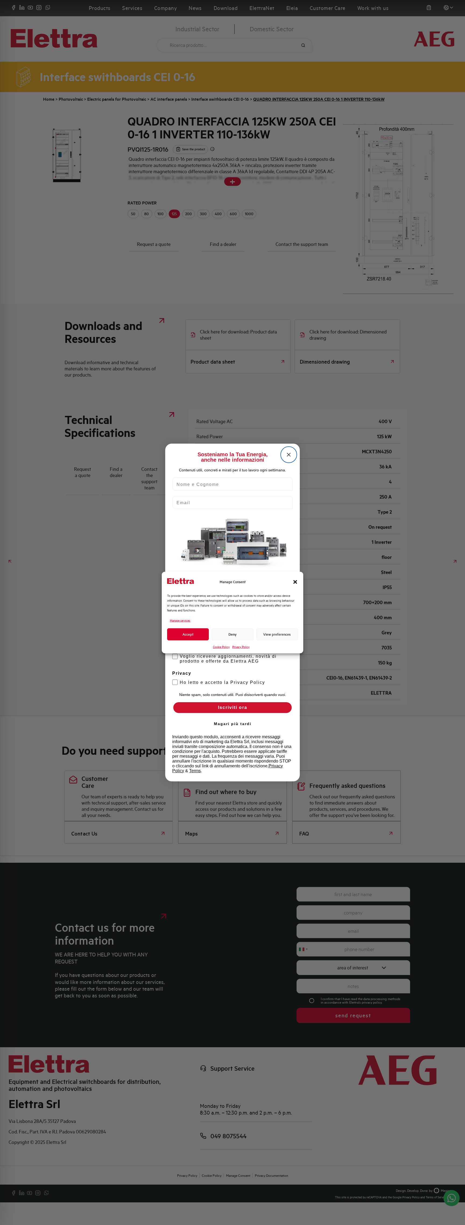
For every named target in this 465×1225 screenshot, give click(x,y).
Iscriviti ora (232, 707)
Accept (187, 634)
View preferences (277, 634)
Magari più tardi (232, 724)
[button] (295, 581)
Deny (232, 634)
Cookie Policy (221, 647)
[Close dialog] (288, 454)
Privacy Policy (240, 647)
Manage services (180, 620)
